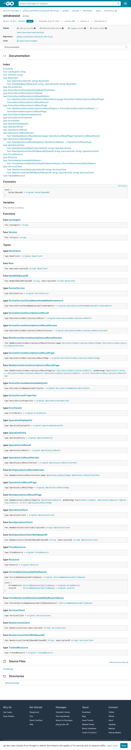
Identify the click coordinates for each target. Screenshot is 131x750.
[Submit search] (118, 3)
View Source (122, 186)
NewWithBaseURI (18, 275)
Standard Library (63, 712)
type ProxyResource (13, 154)
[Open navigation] (125, 3)
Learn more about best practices (30, 32)
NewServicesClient (19, 622)
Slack (110, 720)
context (114, 371)
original (30, 192)
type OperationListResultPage (17, 139)
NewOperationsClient (21, 522)
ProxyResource (17, 547)
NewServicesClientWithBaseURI (27, 635)
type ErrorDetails (11, 120)
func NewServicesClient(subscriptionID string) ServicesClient (36, 169)
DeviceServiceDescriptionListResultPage (81, 343)
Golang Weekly (114, 732)
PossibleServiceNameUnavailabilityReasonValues (36, 598)
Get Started (35, 707)
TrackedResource (18, 647)
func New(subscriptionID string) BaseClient (28, 81)
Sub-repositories (63, 716)
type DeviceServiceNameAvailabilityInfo (22, 114)
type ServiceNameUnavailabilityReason (22, 160)
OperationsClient (18, 510)
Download (86, 712)
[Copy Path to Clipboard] (116, 11)
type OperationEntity (13, 126)
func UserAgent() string (14, 71)
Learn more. (112, 745)
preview (75, 11)
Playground (34, 712)
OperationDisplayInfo (20, 420)
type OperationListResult (15, 129)
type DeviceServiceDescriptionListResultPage (25, 105)
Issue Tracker (87, 720)
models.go (8, 669)
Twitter (111, 712)
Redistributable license (52, 28)
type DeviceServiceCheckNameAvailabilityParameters (29, 90)
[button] (18, 28)
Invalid (70, 588)
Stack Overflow (35, 720)
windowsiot (87, 11)
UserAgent (14, 220)
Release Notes (88, 724)
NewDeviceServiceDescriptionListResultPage (34, 365)
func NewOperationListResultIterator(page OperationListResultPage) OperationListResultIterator (53, 136)
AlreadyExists (73, 585)
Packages (61, 707)
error (84, 373)
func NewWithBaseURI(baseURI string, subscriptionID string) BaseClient (41, 84)
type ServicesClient (12, 166)
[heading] (11, 4)
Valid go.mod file (26, 28)
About (85, 707)
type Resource (10, 157)
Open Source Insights (28, 41)
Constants (8, 68)
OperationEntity (17, 432)
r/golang (112, 724)
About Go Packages (64, 720)
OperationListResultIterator (24, 457)
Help (31, 724)
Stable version (98, 28)
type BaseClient (10, 78)
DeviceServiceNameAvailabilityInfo (28, 383)
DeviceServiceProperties (23, 395)
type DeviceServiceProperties (17, 117)
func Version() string (13, 74)
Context (92, 500)
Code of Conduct (89, 732)
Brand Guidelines (89, 728)
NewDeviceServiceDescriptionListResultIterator (35, 337)
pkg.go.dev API (62, 724)
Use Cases (7, 712)
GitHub (111, 716)
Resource (14, 559)
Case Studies (8, 716)
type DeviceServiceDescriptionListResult (22, 93)
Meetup (111, 728)
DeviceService (17, 288)
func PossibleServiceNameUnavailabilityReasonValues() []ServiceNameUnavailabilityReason (51, 163)
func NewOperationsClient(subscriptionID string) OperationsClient (39, 148)
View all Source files (117, 662)
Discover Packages (11, 11)
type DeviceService (12, 87)
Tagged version (77, 28)
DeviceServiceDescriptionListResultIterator (33, 325)
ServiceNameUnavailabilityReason (28, 572)
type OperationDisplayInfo (16, 123)
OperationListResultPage (58, 475)
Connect (113, 707)
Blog (84, 716)
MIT (73, 21)
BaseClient (15, 251)
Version (13, 232)
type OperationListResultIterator (18, 133)
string (25, 225)
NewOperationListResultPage (25, 494)
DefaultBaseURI (42, 192)
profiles (65, 11)
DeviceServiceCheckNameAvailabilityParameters (36, 300)
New (11, 263)
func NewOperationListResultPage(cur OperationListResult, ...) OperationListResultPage (49, 142)
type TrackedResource (14, 175)
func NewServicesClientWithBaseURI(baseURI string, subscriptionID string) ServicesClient (50, 172)
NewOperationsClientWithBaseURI (28, 534)
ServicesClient (17, 610)
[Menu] (65, 47)
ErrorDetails (15, 408)
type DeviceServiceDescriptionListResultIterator (26, 96)
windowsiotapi (12, 683)
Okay (123, 745)
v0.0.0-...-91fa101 (14, 21)
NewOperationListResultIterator (26, 470)
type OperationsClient (13, 145)
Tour (31, 716)
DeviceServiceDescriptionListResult (29, 313)
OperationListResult (20, 445)
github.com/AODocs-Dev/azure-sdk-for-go (41, 11)
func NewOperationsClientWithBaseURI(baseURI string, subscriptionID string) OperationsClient (53, 151)
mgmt (98, 11)
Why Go (7, 707)
